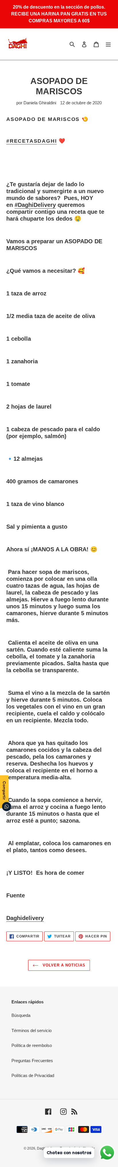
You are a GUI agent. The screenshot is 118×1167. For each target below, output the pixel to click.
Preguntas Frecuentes (32, 1060)
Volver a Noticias (63, 965)
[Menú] (108, 44)
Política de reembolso (31, 1045)
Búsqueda (20, 1015)
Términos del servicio (31, 1030)
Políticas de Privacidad (32, 1075)
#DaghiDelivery (35, 205)
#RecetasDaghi (31, 141)
